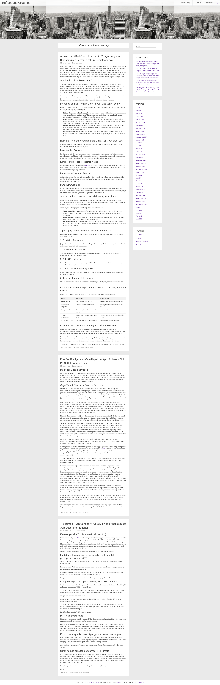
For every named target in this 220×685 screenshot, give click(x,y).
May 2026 (139, 114)
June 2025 (139, 146)
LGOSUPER (139, 235)
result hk (87, 165)
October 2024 (140, 166)
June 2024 (139, 178)
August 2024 (140, 172)
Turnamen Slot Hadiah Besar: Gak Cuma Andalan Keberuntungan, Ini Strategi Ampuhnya (147, 64)
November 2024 (141, 163)
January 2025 (140, 157)
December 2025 (141, 128)
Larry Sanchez (77, 63)
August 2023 (140, 207)
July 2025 (139, 143)
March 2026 (140, 119)
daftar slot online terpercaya (84, 348)
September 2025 (141, 137)
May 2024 (139, 181)
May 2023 (139, 216)
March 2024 (140, 187)
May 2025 (139, 149)
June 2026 (139, 111)
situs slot (102, 449)
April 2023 (139, 219)
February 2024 (140, 190)
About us (198, 3)
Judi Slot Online (67, 348)
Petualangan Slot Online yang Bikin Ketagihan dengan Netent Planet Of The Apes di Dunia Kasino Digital (147, 90)
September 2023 (141, 204)
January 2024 (140, 192)
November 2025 (141, 131)
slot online (139, 245)
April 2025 (139, 152)
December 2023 (141, 195)
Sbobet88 (76, 538)
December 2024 (141, 160)
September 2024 (141, 169)
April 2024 (139, 184)
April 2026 (139, 116)
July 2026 (139, 108)
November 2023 (141, 198)
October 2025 (140, 134)
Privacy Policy (185, 3)
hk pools (138, 238)
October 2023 (140, 201)
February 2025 (140, 154)
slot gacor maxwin (142, 241)
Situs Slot (65, 512)
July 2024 (139, 175)
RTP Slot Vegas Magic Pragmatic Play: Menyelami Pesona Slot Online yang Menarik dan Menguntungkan (148, 76)
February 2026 (140, 122)
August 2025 (140, 140)
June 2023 (139, 213)
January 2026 (140, 125)
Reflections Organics (16, 3)
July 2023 (139, 210)
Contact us (209, 3)
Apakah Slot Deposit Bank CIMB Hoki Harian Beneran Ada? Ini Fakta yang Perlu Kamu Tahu (147, 83)
